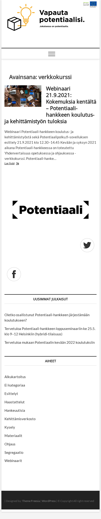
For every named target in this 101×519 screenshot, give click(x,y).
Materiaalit (13, 435)
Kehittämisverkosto (19, 419)
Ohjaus (10, 444)
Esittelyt (11, 393)
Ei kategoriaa (14, 385)
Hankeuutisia (14, 410)
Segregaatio (13, 452)
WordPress (49, 501)
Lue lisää (18, 163)
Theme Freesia (31, 501)
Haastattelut (14, 402)
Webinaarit (13, 460)
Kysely (9, 427)
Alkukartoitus (15, 377)
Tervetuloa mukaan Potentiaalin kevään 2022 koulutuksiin (49, 342)
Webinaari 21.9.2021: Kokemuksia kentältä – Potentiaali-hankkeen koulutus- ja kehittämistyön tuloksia (50, 105)
